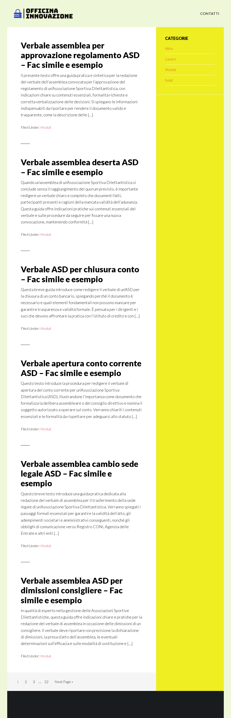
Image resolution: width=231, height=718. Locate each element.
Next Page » (63, 682)
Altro (169, 48)
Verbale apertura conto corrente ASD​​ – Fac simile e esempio (81, 368)
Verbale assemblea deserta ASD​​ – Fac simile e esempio (80, 167)
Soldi (169, 80)
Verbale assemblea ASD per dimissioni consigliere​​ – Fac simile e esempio (72, 590)
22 (47, 681)
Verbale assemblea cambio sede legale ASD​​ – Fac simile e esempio (79, 473)
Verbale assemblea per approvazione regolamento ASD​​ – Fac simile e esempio (80, 55)
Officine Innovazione (43, 13)
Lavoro (170, 59)
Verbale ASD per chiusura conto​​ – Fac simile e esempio (80, 274)
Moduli (45, 127)
